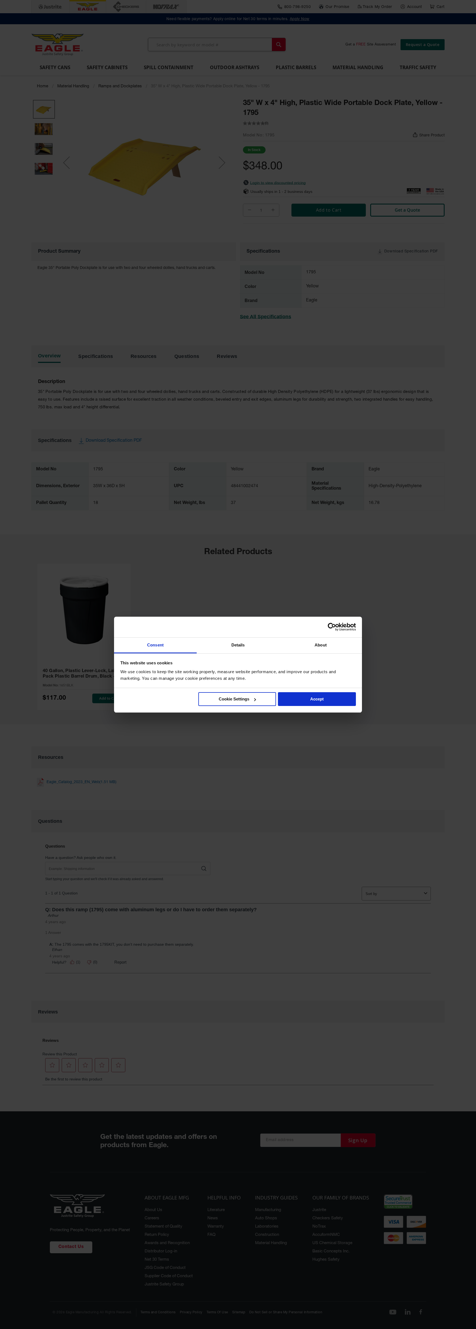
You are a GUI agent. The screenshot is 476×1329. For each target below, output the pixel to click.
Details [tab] (238, 645)
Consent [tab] (155, 645)
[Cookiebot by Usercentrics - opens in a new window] (332, 627)
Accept (317, 699)
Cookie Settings (234, 699)
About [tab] (321, 645)
